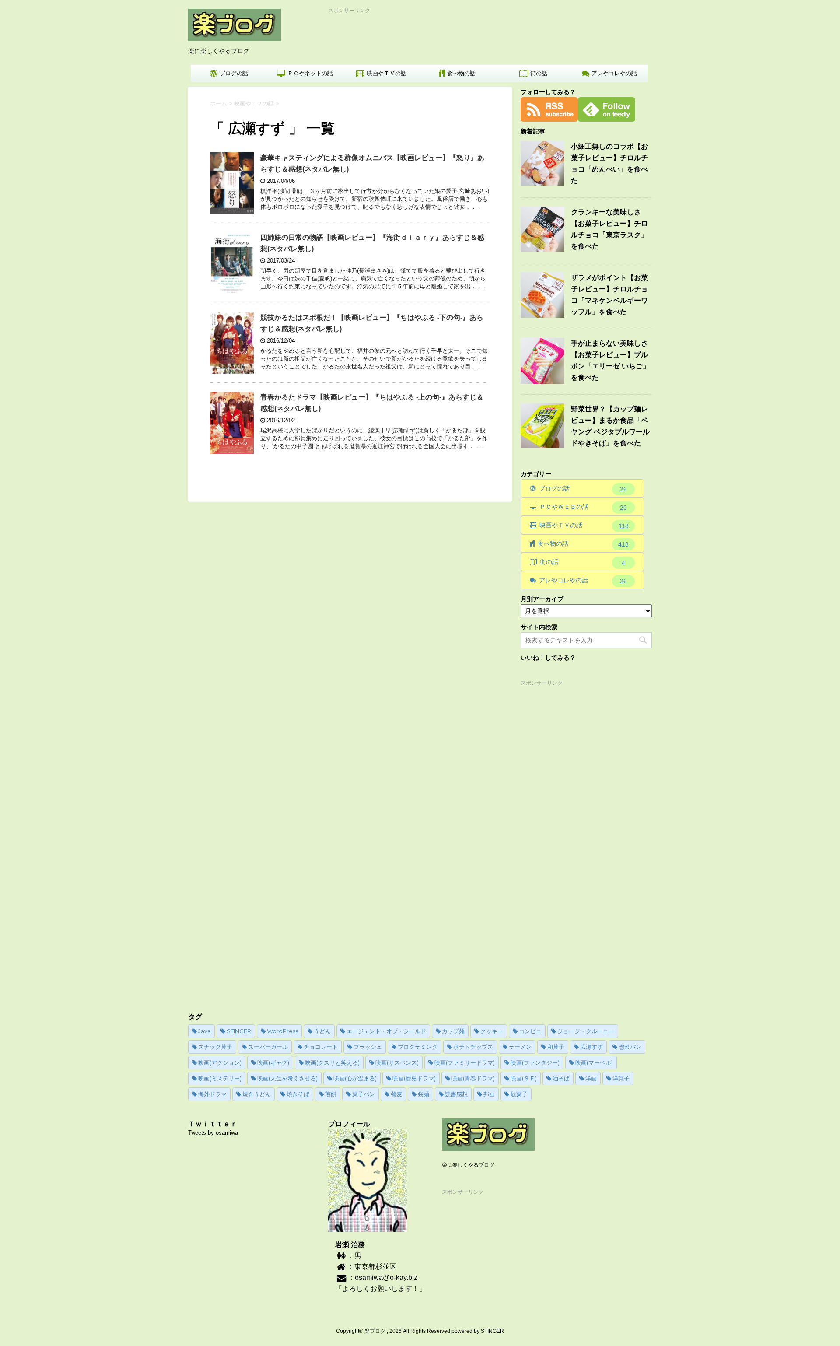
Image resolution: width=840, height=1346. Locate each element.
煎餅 (330, 1093)
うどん (322, 1030)
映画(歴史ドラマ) (414, 1078)
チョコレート (321, 1046)
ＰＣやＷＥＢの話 (583, 507)
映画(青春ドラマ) (473, 1078)
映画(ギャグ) (273, 1062)
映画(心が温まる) (355, 1078)
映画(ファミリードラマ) (464, 1062)
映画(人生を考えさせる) (287, 1078)
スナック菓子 (215, 1046)
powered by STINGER (478, 1331)
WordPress (282, 1030)
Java (204, 1030)
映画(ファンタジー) (535, 1062)
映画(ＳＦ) (524, 1078)
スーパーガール (268, 1046)
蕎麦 (396, 1093)
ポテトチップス (473, 1046)
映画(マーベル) (594, 1062)
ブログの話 (234, 73)
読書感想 (456, 1093)
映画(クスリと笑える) (332, 1062)
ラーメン (520, 1046)
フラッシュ (368, 1046)
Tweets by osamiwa (213, 1132)
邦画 (489, 1093)
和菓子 (555, 1046)
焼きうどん (256, 1093)
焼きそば (298, 1093)
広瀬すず (591, 1046)
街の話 (538, 73)
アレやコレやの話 (614, 73)
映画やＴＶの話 (386, 73)
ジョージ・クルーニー (585, 1030)
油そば (561, 1078)
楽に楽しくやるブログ (468, 1165)
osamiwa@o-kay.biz (386, 1277)
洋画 (591, 1078)
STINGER (239, 1030)
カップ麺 (453, 1030)
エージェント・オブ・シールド (386, 1030)
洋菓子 (621, 1078)
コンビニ (530, 1030)
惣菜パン (630, 1046)
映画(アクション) (220, 1062)
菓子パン (363, 1093)
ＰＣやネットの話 (310, 73)
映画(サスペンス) (397, 1062)
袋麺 (423, 1093)
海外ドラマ (212, 1093)
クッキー (491, 1030)
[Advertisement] (488, 34)
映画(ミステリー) (220, 1078)
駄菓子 (519, 1093)
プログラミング (418, 1046)
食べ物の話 (461, 73)
